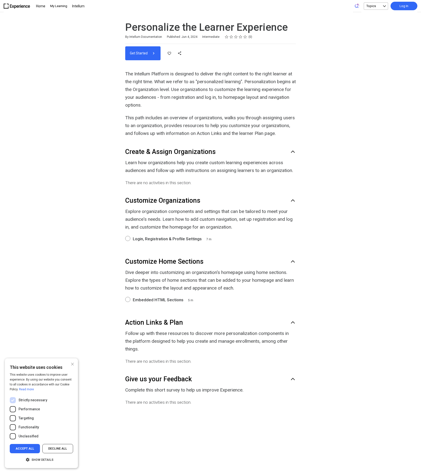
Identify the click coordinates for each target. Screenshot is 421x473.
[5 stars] (245, 37)
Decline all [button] (57, 448)
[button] (41, 459)
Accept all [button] (25, 448)
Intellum (78, 6)
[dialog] (41, 413)
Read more (26, 389)
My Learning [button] (58, 6)
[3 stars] (236, 37)
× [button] (72, 363)
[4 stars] (240, 37)
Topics (371, 6)
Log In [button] (404, 6)
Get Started (139, 53)
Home (40, 6)
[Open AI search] (357, 5)
